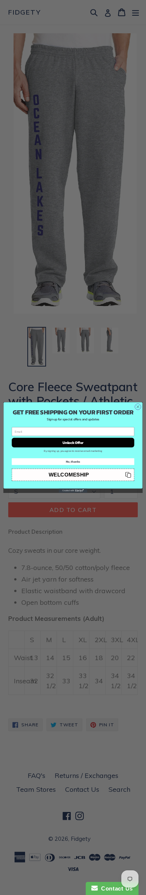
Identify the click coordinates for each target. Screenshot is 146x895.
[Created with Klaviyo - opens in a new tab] (73, 490)
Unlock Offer (73, 442)
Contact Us (115, 888)
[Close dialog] (138, 407)
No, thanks (73, 461)
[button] (73, 475)
